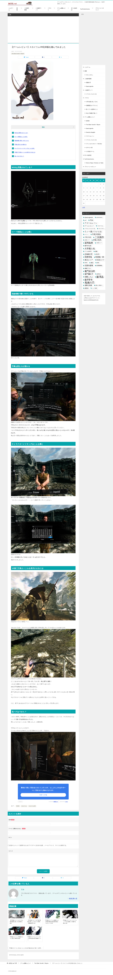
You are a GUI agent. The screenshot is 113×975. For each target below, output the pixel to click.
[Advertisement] (43, 29)
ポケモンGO (89, 147)
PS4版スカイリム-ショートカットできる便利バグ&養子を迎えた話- (70, 922)
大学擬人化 (90, 248)
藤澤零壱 (89, 280)
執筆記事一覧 (73, 898)
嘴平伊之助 (88, 245)
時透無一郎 (99, 257)
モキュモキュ (89, 75)
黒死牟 (87, 288)
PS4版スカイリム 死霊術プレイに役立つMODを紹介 (16, 937)
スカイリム (24, 806)
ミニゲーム (11, 9)
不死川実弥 (96, 234)
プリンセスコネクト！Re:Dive (94, 143)
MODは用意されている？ (21, 132)
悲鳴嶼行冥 (88, 254)
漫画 (17, 9)
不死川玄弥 (88, 237)
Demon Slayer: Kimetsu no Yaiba (94, 163)
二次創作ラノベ (38, 9)
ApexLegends (89, 86)
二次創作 (99, 237)
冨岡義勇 (89, 243)
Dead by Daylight (90, 132)
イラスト (49, 9)
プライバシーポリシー (100, 9)
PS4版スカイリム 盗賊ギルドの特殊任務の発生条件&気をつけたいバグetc (52, 922)
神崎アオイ (88, 268)
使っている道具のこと (92, 109)
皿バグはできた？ (19, 156)
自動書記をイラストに (92, 105)
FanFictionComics (85, 9)
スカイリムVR (32, 806)
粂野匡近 (99, 274)
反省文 (88, 120)
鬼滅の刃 (88, 82)
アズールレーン (90, 136)
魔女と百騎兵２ (99, 285)
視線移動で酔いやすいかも (22, 140)
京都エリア (87, 239)
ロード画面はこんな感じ (21, 136)
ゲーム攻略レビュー (61, 9)
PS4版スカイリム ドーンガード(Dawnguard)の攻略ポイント (34, 938)
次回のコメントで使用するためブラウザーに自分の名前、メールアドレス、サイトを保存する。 (38, 845)
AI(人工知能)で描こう (91, 113)
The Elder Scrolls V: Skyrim (18, 53)
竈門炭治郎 (90, 271)
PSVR (17, 806)
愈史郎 (97, 254)
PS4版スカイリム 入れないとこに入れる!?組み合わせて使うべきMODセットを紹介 (26, 948)
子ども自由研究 (88, 251)
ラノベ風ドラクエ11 (93, 232)
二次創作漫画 (26, 9)
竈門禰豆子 (89, 274)
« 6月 (83, 207)
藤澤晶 (100, 277)
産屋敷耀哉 (99, 265)
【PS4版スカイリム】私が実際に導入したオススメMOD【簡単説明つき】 (34, 922)
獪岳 (92, 262)
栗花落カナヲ (100, 260)
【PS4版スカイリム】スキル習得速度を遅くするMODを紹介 (16, 922)
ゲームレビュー (89, 226)
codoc (66, 801)
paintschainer (99, 217)
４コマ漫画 (94, 288)
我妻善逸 (88, 257)
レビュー (87, 234)
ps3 (85, 220)
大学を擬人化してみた (92, 101)
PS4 (91, 220)
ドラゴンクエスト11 (91, 94)
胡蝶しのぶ (89, 277)
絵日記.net (56, 801)
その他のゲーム (90, 151)
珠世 (98, 262)
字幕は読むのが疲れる (20, 144)
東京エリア (89, 260)
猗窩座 (86, 262)
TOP (13, 963)
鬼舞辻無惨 (88, 285)
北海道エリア (99, 242)
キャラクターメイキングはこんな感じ (25, 148)
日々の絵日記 (74, 9)
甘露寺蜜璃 (89, 265)
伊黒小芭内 (97, 240)
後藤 (96, 251)
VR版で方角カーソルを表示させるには (25, 152)
